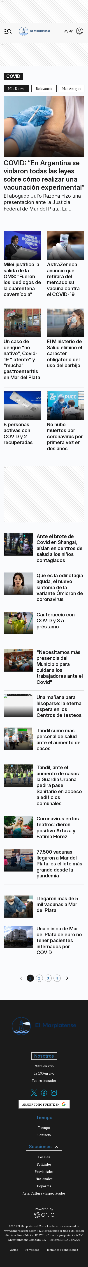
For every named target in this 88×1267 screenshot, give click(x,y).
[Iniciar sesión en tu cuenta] (79, 31)
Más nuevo (16, 89)
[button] (21, 978)
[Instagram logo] (54, 1095)
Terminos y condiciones (62, 1249)
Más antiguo (71, 89)
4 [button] (57, 978)
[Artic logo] (44, 1212)
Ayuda (14, 1249)
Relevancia (44, 89)
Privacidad (32, 1249)
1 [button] (30, 978)
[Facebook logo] (44, 1095)
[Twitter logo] (34, 1095)
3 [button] (48, 978)
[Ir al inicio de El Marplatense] (34, 31)
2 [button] (39, 978)
